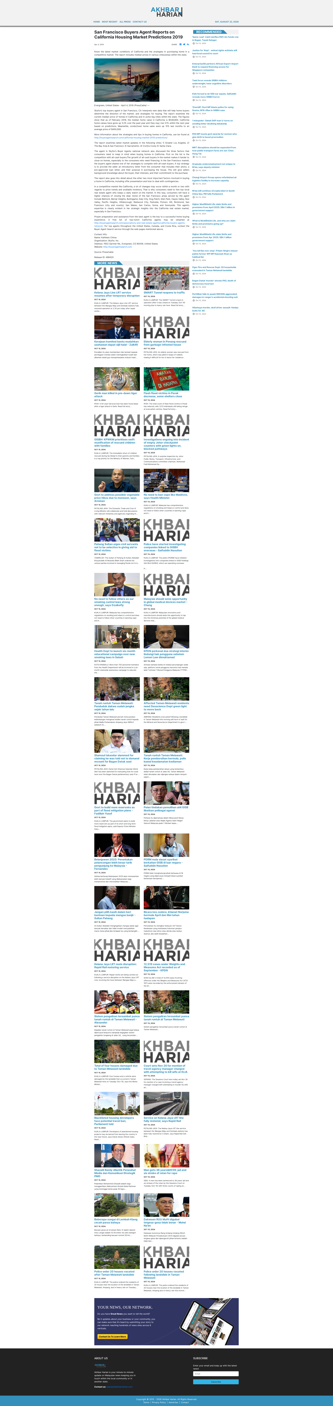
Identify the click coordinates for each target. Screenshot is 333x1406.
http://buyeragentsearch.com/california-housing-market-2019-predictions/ (131, 137)
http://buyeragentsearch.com (117, 246)
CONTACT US (140, 21)
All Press (125, 21)
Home (96, 21)
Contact (185, 1402)
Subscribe (216, 1382)
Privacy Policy (159, 1402)
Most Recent (109, 21)
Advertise (173, 1402)
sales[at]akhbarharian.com (120, 1386)
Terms (146, 1402)
